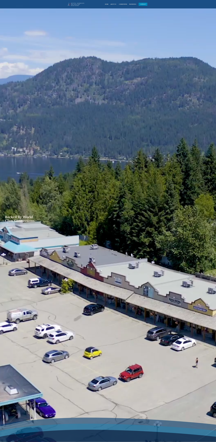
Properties (132, 4)
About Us (113, 4)
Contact (143, 4)
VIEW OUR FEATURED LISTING (103, 225)
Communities (123, 4)
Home (106, 4)
